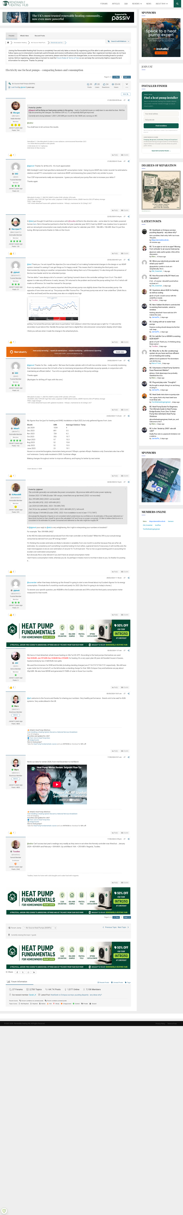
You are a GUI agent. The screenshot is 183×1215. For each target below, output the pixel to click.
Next (126, 77)
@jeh (29, 698)
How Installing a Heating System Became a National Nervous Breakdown (52, 732)
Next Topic (122, 927)
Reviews (136, 4)
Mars (16, 706)
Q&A (126, 4)
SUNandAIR (16, 495)
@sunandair (32, 582)
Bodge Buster (34, 740)
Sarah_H (32, 995)
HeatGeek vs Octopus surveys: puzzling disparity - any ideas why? (76, 995)
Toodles (16, 852)
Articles (116, 4)
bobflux (158, 525)
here (35, 224)
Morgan (16, 113)
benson (171, 521)
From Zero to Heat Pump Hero (40, 738)
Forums (104, 4)
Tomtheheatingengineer (161, 402)
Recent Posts (40, 36)
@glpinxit (30, 166)
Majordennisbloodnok (160, 240)
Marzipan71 (16, 229)
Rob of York (156, 363)
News (148, 4)
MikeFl (16, 429)
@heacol (32, 110)
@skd (31, 221)
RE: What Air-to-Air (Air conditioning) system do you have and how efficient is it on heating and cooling (164, 353)
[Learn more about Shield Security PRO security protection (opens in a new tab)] (4, 1211)
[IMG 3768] (53, 320)
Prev (117, 77)
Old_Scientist (157, 271)
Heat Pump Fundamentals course (45, 744)
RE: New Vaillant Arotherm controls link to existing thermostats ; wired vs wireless (165, 307)
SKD (16, 174)
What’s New (24, 36)
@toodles (72, 221)
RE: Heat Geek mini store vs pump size (164, 394)
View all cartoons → (146, 211)
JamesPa (155, 317)
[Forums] (8, 42)
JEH (16, 663)
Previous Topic (110, 927)
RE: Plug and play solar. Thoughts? (163, 382)
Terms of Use (172, 1024)
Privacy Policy (160, 1024)
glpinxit (23, 87)
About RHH (160, 4)
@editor (30, 123)
